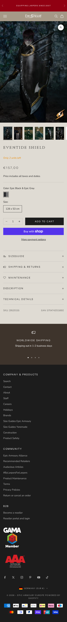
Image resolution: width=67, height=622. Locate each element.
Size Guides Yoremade (15, 427)
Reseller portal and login (16, 518)
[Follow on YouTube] (38, 577)
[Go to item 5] (49, 133)
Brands (7, 415)
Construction (10, 432)
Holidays (8, 409)
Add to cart (44, 221)
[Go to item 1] (7, 133)
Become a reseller (13, 512)
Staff (5, 398)
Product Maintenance (15, 478)
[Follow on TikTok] (47, 577)
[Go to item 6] (59, 133)
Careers (7, 404)
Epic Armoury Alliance (15, 455)
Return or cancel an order (17, 495)
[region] (33, 341)
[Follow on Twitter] (13, 577)
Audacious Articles (13, 467)
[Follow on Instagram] (21, 577)
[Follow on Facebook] (5, 577)
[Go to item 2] (18, 133)
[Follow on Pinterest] (30, 577)
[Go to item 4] (39, 133)
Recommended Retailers (16, 461)
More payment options (33, 239)
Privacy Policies (11, 489)
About (6, 392)
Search (7, 381)
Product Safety (11, 438)
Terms (6, 484)
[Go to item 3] (28, 133)
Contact (7, 387)
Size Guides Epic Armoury (17, 421)
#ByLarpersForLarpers (15, 472)
